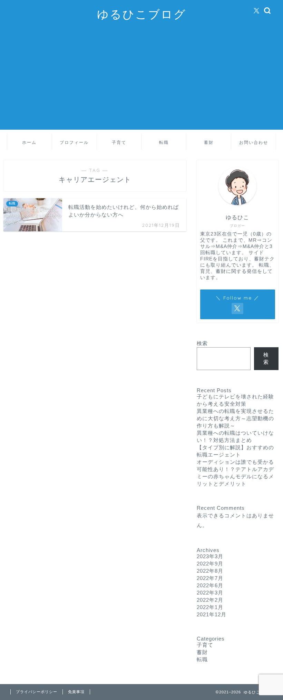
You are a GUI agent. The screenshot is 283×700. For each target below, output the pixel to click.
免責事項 (76, 692)
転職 (164, 142)
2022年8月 (210, 571)
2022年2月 (210, 600)
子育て (119, 142)
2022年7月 (210, 578)
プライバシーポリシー (36, 692)
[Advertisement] (141, 81)
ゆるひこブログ (141, 14)
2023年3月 (210, 556)
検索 (202, 343)
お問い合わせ (253, 142)
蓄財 (209, 142)
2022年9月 (210, 564)
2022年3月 (210, 593)
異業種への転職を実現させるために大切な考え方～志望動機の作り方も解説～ (235, 418)
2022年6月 (210, 585)
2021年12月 (211, 614)
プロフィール (74, 142)
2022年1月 (210, 607)
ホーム (29, 142)
